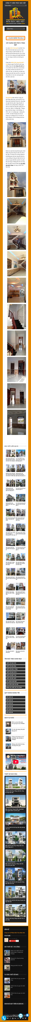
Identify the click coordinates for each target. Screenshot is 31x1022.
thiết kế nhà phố (11, 663)
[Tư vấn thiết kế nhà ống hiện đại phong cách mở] (15, 814)
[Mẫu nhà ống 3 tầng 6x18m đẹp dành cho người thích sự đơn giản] (15, 796)
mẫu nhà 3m (9, 697)
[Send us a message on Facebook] (27, 1015)
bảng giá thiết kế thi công (14, 687)
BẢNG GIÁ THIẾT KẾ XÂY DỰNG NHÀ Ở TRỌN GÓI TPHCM (17, 952)
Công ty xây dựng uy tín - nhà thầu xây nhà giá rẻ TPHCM (18, 738)
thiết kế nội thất (11, 678)
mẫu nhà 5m (9, 703)
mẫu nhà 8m (9, 712)
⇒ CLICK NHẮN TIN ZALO (15, 38)
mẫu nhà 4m (9, 700)
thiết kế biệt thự (11, 675)
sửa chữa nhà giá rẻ (12, 684)
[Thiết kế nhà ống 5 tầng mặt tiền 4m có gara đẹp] (15, 905)
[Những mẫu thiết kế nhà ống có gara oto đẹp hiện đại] (15, 887)
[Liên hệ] (4, 1019)
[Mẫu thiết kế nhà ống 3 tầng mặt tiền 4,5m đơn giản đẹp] (15, 851)
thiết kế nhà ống (11, 666)
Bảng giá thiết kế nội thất (16, 965)
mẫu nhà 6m (9, 706)
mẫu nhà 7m (9, 709)
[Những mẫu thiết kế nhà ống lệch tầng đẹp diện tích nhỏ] (15, 869)
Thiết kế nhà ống (11, 774)
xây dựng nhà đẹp (11, 681)
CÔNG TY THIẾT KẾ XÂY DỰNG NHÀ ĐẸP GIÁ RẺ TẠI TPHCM (16, 1016)
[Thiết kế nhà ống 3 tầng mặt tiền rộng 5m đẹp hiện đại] (15, 778)
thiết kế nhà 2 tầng (12, 669)
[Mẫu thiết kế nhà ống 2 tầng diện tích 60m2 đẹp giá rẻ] (15, 833)
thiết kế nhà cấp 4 (11, 672)
